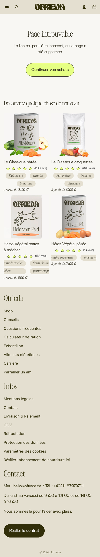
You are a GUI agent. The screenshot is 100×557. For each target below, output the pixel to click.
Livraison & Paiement (22, 416)
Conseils (11, 319)
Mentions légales (18, 398)
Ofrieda (56, 552)
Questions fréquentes (22, 328)
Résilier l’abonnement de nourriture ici (37, 459)
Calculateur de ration (22, 337)
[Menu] (3, 7)
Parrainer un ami (18, 372)
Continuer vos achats (50, 70)
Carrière (11, 363)
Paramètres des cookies (25, 451)
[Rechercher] (16, 7)
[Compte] (84, 7)
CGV (8, 425)
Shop (8, 311)
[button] (26, 168)
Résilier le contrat (24, 530)
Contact (11, 407)
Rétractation (14, 433)
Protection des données (25, 442)
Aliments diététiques (22, 354)
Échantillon (13, 345)
